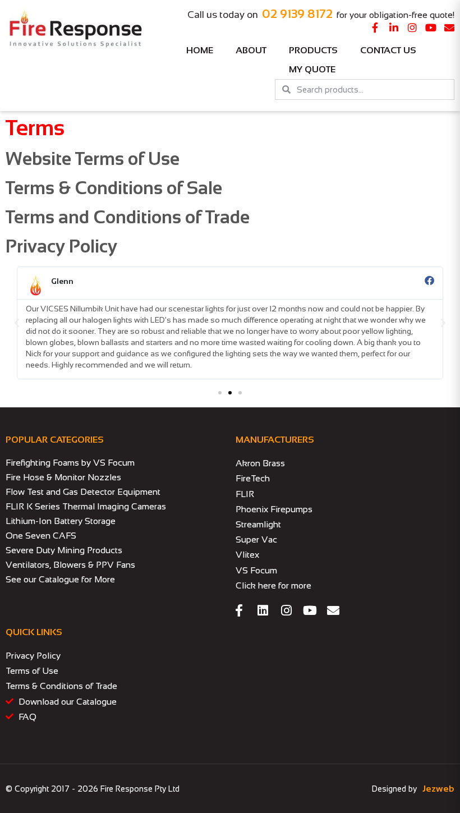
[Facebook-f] (375, 27)
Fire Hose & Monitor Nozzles (63, 477)
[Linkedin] (262, 610)
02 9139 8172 (297, 13)
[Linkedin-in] (394, 27)
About (251, 50)
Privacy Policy (61, 246)
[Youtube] (431, 27)
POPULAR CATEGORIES (55, 439)
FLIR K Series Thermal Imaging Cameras (86, 506)
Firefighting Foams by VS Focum (70, 462)
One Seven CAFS (41, 535)
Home (199, 50)
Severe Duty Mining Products (64, 550)
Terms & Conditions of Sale (114, 188)
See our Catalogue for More (60, 579)
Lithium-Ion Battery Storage (61, 521)
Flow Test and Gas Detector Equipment (83, 492)
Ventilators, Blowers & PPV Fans (70, 564)
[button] (16, 323)
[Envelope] (449, 27)
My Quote (312, 69)
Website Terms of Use (93, 159)
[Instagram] (412, 27)
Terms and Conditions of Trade (128, 217)
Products (313, 50)
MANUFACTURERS (275, 439)
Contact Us (388, 50)
